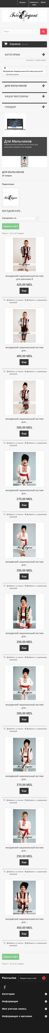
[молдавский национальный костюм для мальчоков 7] (24, 326)
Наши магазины (16, 96)
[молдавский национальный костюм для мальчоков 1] (24, 826)
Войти (43, 2)
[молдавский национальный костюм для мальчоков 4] (24, 612)
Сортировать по (9, 218)
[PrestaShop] (15, 124)
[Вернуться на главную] (4, 68)
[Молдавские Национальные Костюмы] (10, 197)
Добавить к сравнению (37, 300)
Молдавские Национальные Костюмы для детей (23, 71)
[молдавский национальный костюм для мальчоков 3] (24, 469)
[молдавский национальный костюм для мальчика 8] (24, 254)
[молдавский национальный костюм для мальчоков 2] (24, 683)
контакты (30, 60)
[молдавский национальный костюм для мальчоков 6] (24, 397)
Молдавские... (12, 210)
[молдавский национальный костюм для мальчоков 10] (24, 755)
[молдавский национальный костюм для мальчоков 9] (24, 897)
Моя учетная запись (14, 1008)
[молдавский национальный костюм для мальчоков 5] (24, 540)
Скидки (10, 106)
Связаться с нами (34, 3)
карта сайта (41, 60)
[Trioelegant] (24, 15)
